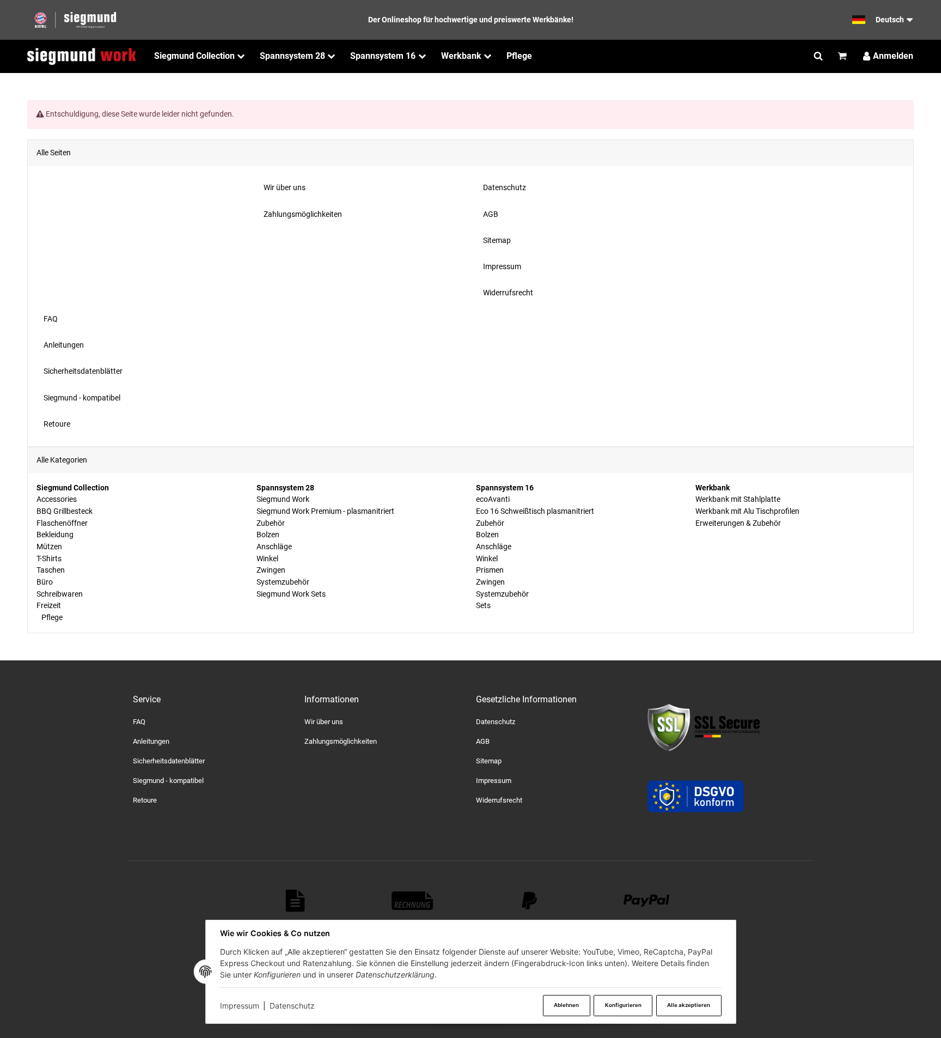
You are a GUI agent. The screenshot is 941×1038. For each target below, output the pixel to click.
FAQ (139, 722)
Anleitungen (151, 741)
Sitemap (489, 761)
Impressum (239, 1005)
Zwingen (270, 570)
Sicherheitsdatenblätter (169, 761)
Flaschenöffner (62, 523)
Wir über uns (323, 722)
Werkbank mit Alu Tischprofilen (747, 511)
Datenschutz (292, 1005)
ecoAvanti (493, 499)
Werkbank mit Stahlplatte (737, 499)
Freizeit (48, 605)
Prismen (490, 570)
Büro (44, 582)
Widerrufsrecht (499, 800)
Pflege (51, 617)
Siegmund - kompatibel (168, 780)
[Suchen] (818, 56)
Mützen (49, 546)
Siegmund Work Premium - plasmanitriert (325, 511)
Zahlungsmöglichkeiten (340, 741)
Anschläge (274, 546)
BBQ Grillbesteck (64, 511)
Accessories (56, 499)
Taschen (50, 570)
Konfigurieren (623, 1005)
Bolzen (267, 534)
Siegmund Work (282, 499)
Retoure (145, 800)
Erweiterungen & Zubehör (738, 523)
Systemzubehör (282, 582)
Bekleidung (55, 534)
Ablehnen (566, 1005)
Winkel (267, 558)
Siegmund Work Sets (291, 594)
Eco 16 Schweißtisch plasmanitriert (535, 511)
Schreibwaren (59, 594)
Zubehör (270, 523)
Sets (483, 605)
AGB (483, 741)
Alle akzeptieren (688, 1005)
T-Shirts (49, 558)
